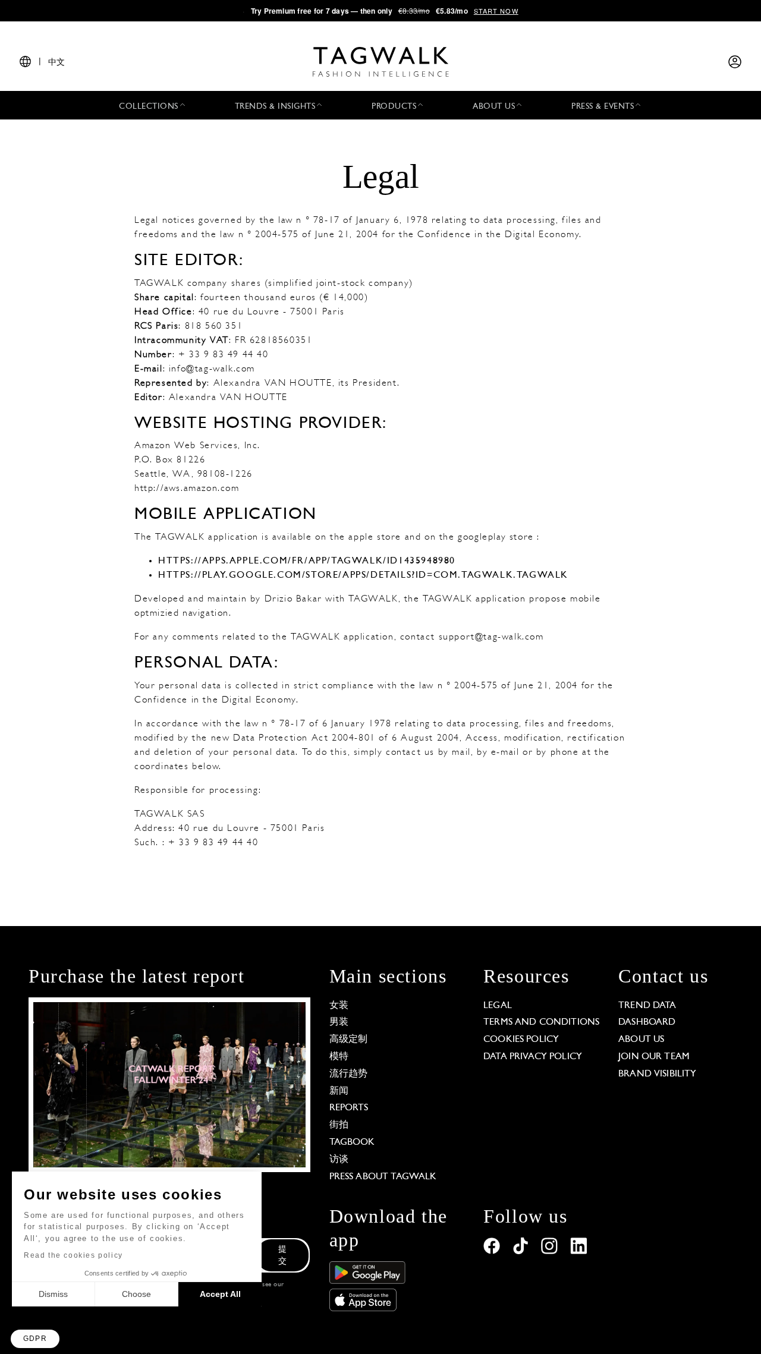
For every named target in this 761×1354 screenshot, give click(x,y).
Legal (497, 1005)
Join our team (654, 1057)
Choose (136, 1294)
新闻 (338, 1091)
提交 (282, 1255)
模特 (338, 1057)
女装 (338, 1005)
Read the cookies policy (73, 1255)
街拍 (338, 1125)
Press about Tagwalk (383, 1177)
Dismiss (53, 1294)
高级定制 (348, 1039)
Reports (349, 1108)
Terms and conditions (541, 1022)
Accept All (220, 1294)
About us (641, 1039)
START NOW (496, 10)
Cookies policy (521, 1039)
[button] (35, 1339)
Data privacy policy (532, 1057)
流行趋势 (348, 1074)
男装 (338, 1022)
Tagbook (352, 1142)
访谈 (338, 1159)
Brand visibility (657, 1074)
